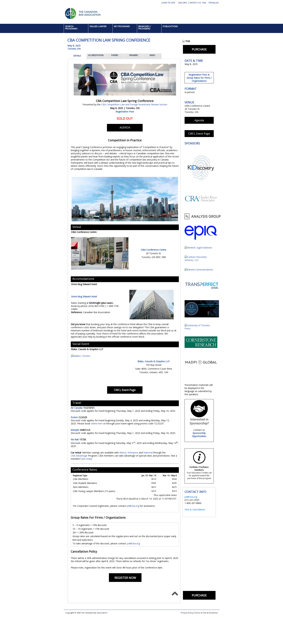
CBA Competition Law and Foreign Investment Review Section (134, 104)
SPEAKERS (133, 55)
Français (214, 3)
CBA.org (182, 3)
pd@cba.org (133, 505)
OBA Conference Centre (153, 249)
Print (188, 41)
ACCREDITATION (96, 55)
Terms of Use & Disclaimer (206, 612)
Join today (86, 458)
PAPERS (114, 55)
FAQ (204, 3)
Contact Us (194, 3)
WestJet (75, 429)
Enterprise (133, 452)
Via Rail (74, 439)
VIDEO (152, 55)
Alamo (122, 452)
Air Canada (76, 407)
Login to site (168, 3)
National (148, 452)
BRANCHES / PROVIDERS (144, 27)
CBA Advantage (79, 455)
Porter (74, 417)
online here (97, 423)
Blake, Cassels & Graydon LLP (154, 361)
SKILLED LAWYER (98, 26)
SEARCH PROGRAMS (71, 27)
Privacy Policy (187, 612)
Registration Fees (125, 111)
